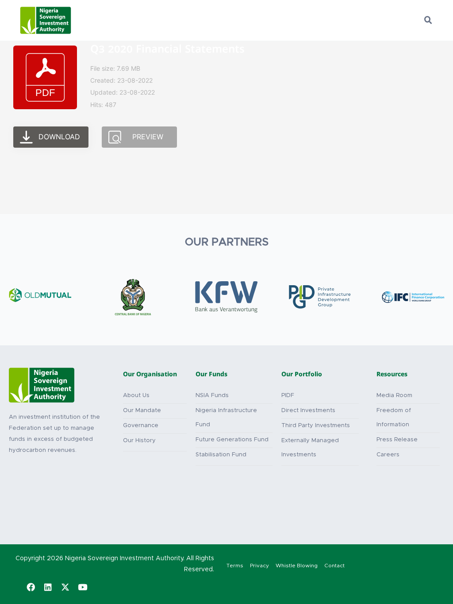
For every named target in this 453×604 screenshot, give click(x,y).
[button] (428, 20)
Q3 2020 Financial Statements (167, 50)
